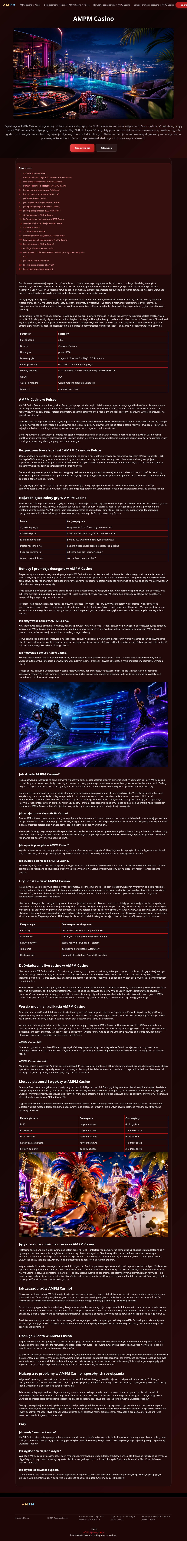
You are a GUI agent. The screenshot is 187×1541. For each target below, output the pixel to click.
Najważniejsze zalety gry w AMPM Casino (111, 5)
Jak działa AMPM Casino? (35, 198)
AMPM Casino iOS (31, 227)
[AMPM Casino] (9, 5)
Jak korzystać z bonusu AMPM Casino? (41, 194)
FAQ (25, 256)
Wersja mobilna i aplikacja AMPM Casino (42, 223)
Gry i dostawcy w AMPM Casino (38, 215)
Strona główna (22, 1518)
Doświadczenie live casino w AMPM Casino (43, 219)
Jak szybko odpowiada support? (38, 269)
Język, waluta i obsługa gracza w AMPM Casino (45, 239)
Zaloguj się (106, 147)
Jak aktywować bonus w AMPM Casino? (42, 190)
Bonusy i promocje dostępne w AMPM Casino (154, 5)
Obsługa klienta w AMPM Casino (38, 248)
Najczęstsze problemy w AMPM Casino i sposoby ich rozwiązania (53, 252)
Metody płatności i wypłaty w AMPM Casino (44, 235)
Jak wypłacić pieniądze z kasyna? (38, 264)
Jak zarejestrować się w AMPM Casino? (41, 202)
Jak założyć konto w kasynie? (36, 260)
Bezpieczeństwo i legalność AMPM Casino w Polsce (67, 5)
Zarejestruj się (82, 147)
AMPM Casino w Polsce (30, 5)
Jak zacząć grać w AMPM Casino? (38, 244)
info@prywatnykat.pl (93, 1532)
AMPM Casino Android (34, 231)
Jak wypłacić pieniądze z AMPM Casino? (42, 210)
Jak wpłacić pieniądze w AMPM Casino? (41, 206)
